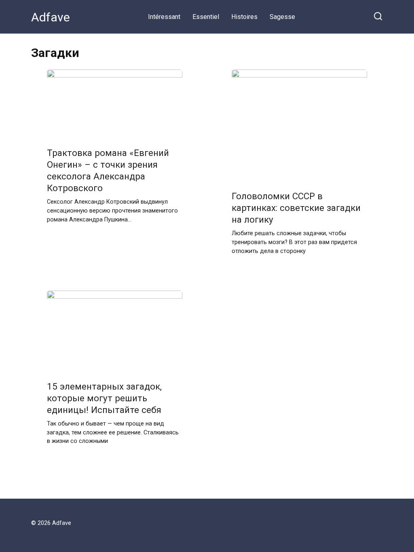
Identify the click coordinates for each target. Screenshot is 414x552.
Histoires (244, 17)
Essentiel (205, 17)
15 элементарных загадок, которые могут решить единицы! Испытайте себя (104, 398)
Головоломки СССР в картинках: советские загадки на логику (296, 208)
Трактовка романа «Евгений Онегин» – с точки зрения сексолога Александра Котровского (108, 170)
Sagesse (282, 17)
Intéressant (164, 17)
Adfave (50, 17)
